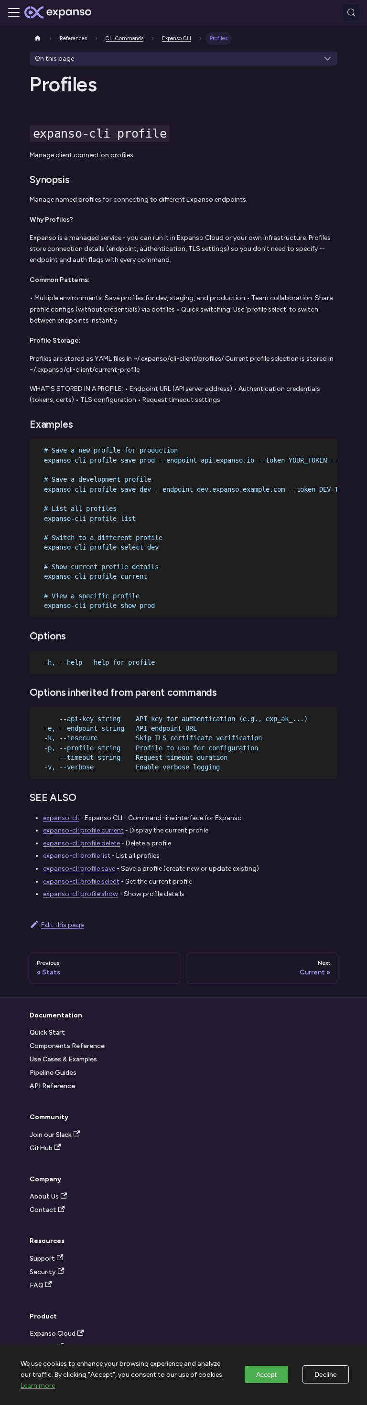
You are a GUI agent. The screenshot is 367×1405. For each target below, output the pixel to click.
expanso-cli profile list (76, 856)
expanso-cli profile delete (81, 843)
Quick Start (47, 1032)
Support (42, 1258)
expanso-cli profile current (83, 830)
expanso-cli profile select (81, 881)
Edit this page (62, 925)
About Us (44, 1196)
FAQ (36, 1285)
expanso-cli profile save (79, 869)
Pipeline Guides (53, 1073)
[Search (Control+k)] (351, 12)
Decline (325, 1374)
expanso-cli (61, 818)
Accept (266, 1374)
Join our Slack (51, 1135)
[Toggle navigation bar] (14, 12)
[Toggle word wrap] (311, 449)
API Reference (52, 1086)
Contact (43, 1210)
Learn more (38, 1386)
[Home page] (37, 38)
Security (43, 1272)
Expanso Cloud (53, 1333)
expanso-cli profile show (80, 894)
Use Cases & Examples (63, 1059)
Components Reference (67, 1046)
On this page (54, 58)
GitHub (41, 1148)
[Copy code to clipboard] (327, 449)
